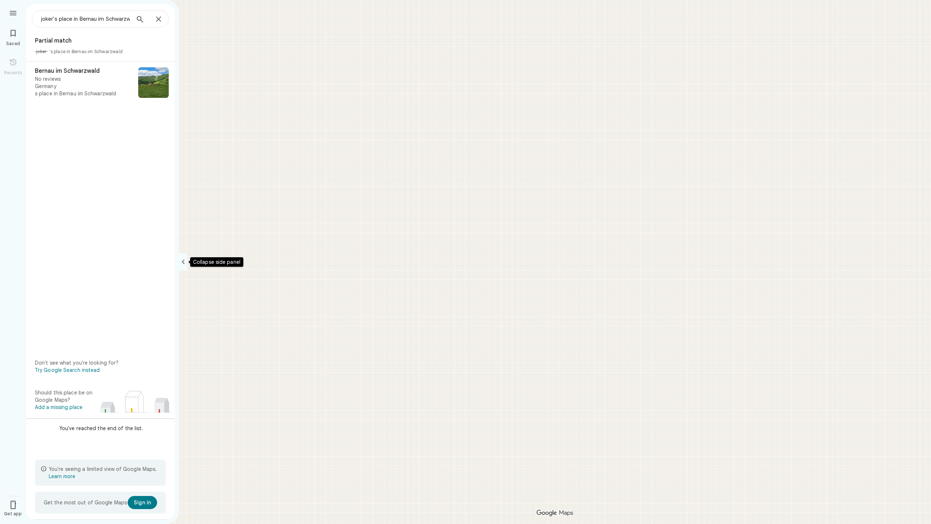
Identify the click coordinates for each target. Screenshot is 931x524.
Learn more (62, 476)
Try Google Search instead (67, 370)
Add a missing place (59, 407)
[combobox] (85, 19)
